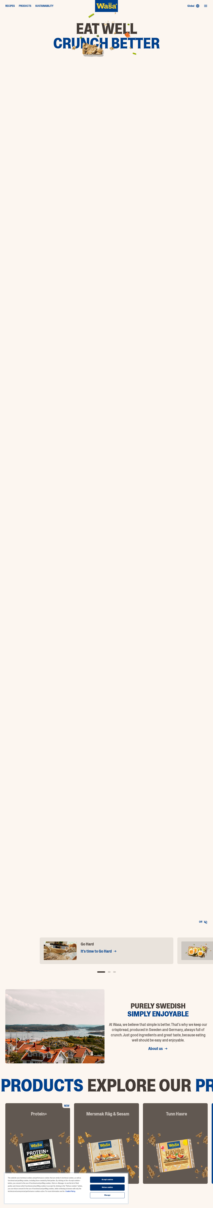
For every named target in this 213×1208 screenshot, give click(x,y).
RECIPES (10, 6)
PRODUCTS (25, 6)
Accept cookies (107, 1179)
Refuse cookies (107, 1187)
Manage (107, 1195)
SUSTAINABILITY (44, 6)
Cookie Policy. (70, 1191)
